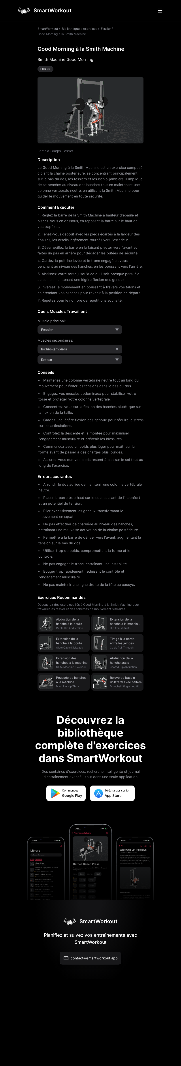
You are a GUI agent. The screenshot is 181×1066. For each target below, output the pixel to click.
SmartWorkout (48, 28)
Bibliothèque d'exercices (79, 28)
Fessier (106, 28)
